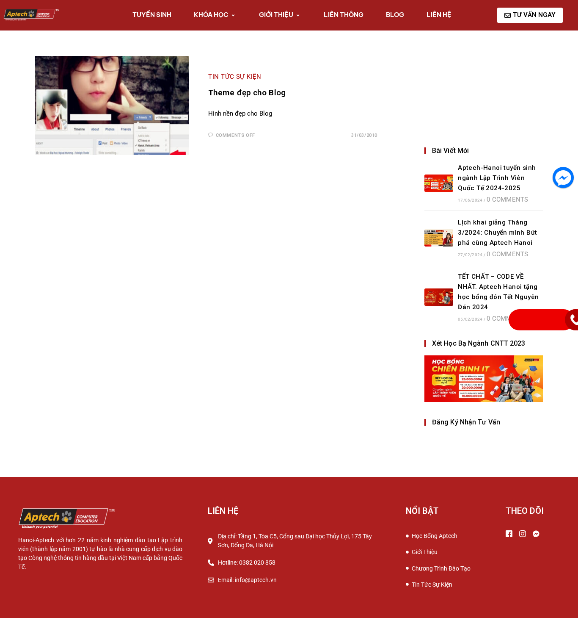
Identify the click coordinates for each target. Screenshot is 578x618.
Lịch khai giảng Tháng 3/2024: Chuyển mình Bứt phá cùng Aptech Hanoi (497, 233)
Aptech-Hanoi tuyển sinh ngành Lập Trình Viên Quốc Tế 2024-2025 (497, 178)
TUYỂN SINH (151, 15)
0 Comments (507, 199)
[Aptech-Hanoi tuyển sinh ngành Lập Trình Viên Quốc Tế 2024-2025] (438, 183)
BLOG (395, 15)
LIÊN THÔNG (343, 15)
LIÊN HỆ (439, 15)
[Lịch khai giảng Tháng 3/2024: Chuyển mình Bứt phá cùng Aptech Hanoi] (438, 238)
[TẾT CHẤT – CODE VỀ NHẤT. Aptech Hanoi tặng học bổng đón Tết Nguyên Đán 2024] (438, 297)
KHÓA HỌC (211, 15)
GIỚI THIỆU (276, 15)
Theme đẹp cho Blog (247, 92)
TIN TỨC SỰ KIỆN (234, 76)
